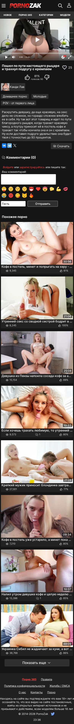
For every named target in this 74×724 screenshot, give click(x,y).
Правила (46, 679)
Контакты (37, 692)
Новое (8, 15)
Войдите (8, 167)
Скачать (63, 146)
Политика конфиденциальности (24, 685)
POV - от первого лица (18, 103)
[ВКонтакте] (4, 145)
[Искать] (61, 5)
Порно (51, 692)
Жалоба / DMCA (60, 685)
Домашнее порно (15, 96)
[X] (15, 145)
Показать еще (34, 663)
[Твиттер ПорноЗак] (52, 713)
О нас (22, 692)
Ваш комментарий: (14, 171)
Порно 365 (25, 15)
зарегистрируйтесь (32, 167)
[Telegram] (9, 145)
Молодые (39, 96)
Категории (46, 15)
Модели (65, 15)
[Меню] (4, 5)
